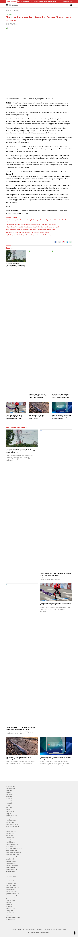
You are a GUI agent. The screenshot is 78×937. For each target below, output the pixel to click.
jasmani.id (9, 797)
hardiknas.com (10, 908)
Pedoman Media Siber (60, 929)
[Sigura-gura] (13, 5)
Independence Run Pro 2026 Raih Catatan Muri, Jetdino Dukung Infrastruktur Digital (32, 227)
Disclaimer (47, 929)
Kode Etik (21, 929)
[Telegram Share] (67, 242)
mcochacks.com (11, 846)
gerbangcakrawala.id (12, 865)
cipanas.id (9, 799)
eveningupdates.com (12, 844)
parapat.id (9, 809)
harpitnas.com (10, 913)
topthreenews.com (11, 816)
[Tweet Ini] (59, 242)
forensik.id (9, 906)
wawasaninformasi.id (12, 887)
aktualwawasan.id (11, 896)
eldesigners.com (11, 831)
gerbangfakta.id (10, 898)
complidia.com (10, 842)
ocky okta (12, 23)
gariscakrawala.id (11, 863)
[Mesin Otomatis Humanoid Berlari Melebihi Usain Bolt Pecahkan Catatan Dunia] (16, 407)
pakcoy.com (9, 911)
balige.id (8, 814)
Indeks (14, 929)
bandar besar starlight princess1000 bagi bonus (20, 775)
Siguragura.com (45, 932)
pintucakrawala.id (11, 877)
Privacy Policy (30, 929)
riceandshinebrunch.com (13, 853)
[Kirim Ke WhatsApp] (70, 242)
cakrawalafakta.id (11, 883)
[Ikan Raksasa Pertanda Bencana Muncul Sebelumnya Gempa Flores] (39, 407)
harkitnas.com (10, 915)
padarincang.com (11, 788)
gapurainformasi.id (11, 861)
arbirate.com (10, 822)
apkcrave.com (10, 838)
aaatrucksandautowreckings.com (16, 818)
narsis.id (8, 902)
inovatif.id (9, 803)
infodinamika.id (10, 900)
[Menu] (7, 5)
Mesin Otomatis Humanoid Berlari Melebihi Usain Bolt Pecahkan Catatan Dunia (30, 230)
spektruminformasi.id (12, 894)
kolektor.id (9, 790)
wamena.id (9, 807)
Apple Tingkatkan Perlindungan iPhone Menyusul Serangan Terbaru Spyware (30, 235)
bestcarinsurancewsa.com (14, 840)
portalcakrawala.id (11, 891)
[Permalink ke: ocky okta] (7, 24)
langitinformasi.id (11, 872)
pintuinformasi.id (11, 885)
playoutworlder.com (12, 824)
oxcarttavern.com (11, 850)
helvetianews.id (10, 867)
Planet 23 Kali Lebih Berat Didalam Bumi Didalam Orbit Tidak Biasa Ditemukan (31, 224)
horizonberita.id (10, 889)
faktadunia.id (10, 859)
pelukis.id (8, 792)
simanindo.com (10, 786)
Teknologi (9, 14)
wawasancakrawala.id (12, 879)
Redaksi (39, 929)
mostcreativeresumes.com (14, 848)
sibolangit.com (10, 919)
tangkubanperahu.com (13, 917)
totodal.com (9, 836)
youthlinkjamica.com (12, 820)
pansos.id (9, 904)
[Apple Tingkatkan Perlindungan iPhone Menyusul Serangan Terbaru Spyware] (62, 407)
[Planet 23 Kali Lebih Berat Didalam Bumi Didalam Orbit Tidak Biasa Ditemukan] (39, 321)
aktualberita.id (10, 881)
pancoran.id (9, 794)
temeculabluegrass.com (13, 826)
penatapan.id (10, 811)
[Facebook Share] (55, 242)
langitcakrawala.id (11, 870)
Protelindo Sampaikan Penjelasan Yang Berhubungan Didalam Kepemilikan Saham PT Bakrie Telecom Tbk (38, 220)
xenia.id (8, 805)
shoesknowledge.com (12, 855)
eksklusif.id (9, 801)
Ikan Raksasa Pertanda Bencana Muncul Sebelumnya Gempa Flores (27, 232)
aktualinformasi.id (11, 857)
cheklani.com (10, 833)
